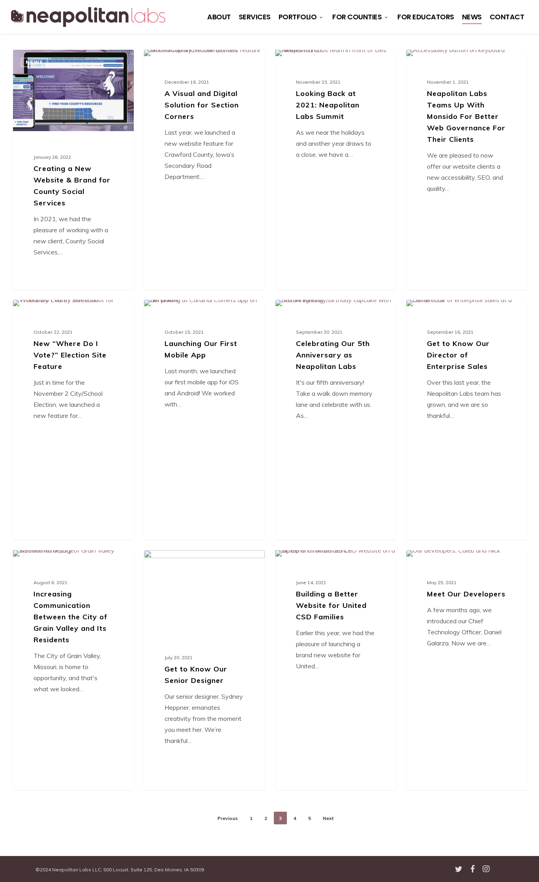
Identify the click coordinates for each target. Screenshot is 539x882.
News (34, 62)
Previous (227, 818)
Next (328, 818)
